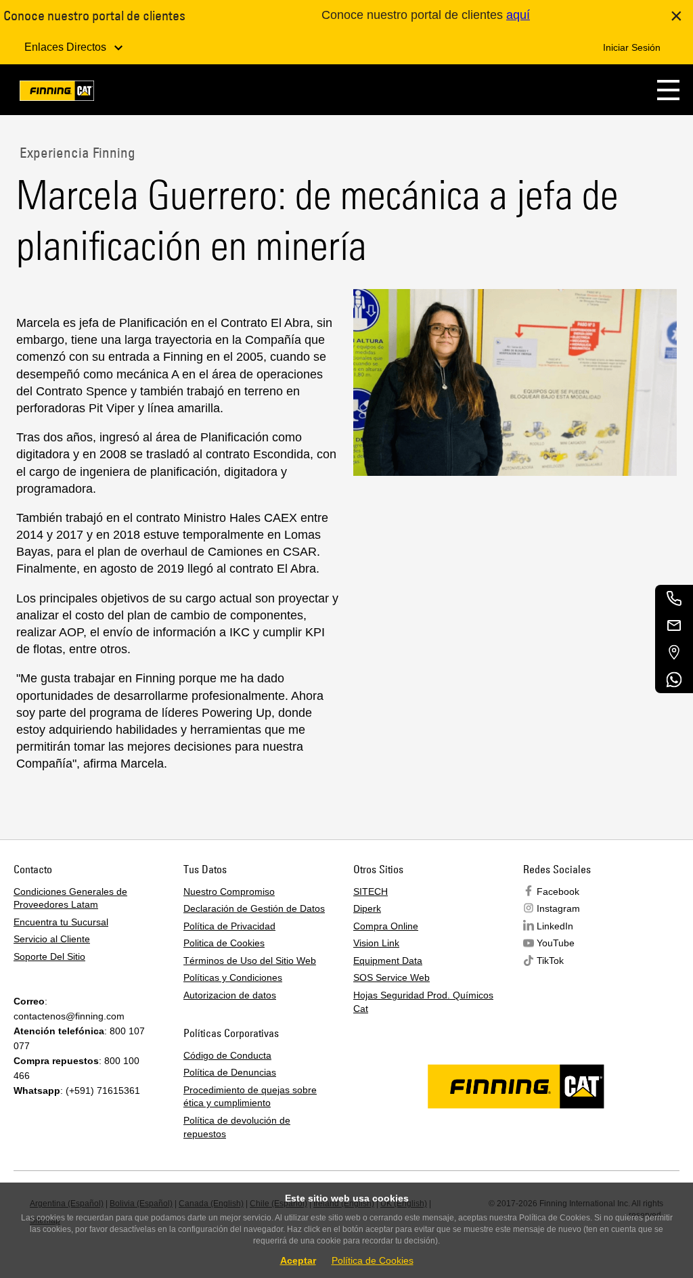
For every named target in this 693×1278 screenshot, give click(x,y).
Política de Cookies (372, 1260)
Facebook (558, 891)
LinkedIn (555, 926)
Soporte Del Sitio (49, 956)
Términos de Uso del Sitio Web (249, 960)
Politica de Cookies (224, 943)
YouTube (556, 943)
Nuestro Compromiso (229, 891)
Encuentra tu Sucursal (61, 922)
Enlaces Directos (66, 47)
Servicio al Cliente (52, 938)
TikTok (550, 960)
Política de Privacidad (229, 926)
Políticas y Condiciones (232, 977)
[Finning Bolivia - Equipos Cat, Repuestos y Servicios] (57, 93)
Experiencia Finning (75, 152)
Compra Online (385, 926)
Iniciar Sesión (632, 47)
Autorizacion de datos (229, 995)
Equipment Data (387, 960)
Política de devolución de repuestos (236, 1127)
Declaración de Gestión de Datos (254, 908)
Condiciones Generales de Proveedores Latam (70, 898)
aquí (518, 15)
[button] (668, 89)
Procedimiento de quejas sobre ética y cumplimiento (250, 1096)
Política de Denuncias (229, 1072)
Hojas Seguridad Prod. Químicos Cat (423, 1002)
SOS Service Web (391, 977)
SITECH (370, 891)
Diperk (367, 908)
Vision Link (376, 943)
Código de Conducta (227, 1055)
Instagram (558, 908)
